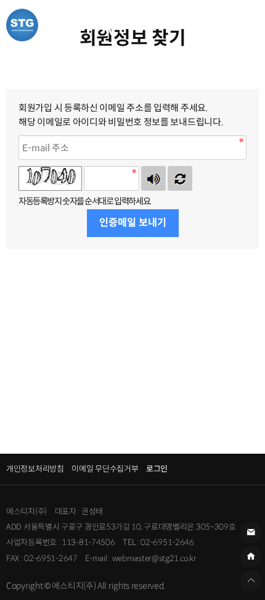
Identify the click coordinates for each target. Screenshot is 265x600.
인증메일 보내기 (132, 222)
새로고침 (180, 178)
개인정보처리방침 (35, 469)
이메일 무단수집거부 (104, 469)
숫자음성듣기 (153, 178)
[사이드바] (243, 24)
